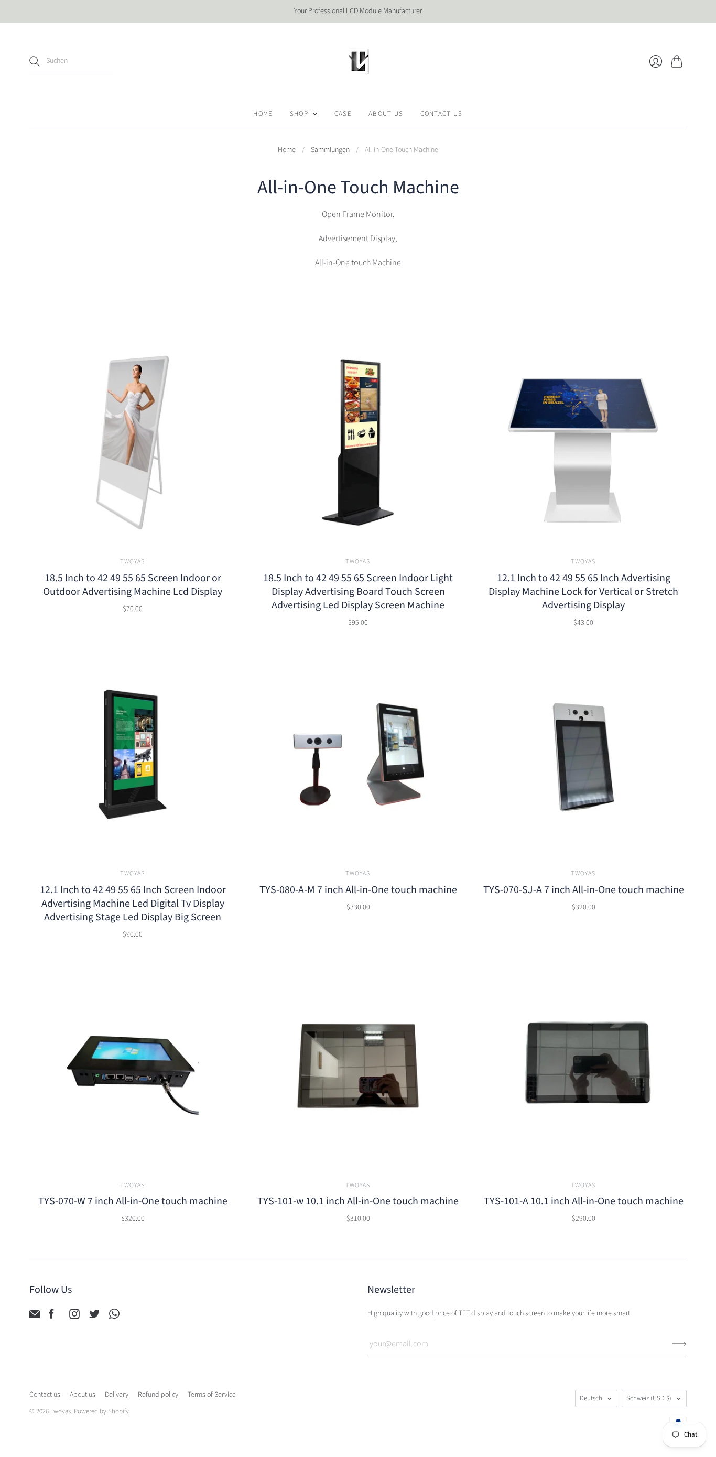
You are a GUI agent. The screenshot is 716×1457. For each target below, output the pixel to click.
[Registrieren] (679, 1344)
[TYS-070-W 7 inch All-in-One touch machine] (132, 1066)
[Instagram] (74, 1316)
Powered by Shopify (101, 1411)
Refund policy (158, 1394)
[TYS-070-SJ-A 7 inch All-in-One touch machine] (583, 754)
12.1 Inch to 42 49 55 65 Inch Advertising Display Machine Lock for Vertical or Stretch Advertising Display (583, 592)
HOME (263, 113)
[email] (34, 1316)
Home (287, 150)
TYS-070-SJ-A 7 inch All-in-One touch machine (583, 890)
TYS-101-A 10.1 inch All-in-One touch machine (584, 1201)
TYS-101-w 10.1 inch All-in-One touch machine (358, 1201)
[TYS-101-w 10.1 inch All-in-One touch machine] (358, 1066)
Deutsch (591, 1398)
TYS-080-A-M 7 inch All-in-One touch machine (358, 890)
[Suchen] (34, 61)
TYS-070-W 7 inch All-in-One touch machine (132, 1201)
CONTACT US (441, 113)
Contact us (44, 1394)
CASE (343, 113)
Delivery (116, 1394)
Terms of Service (212, 1394)
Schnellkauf (132, 530)
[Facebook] (51, 1316)
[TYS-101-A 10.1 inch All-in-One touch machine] (583, 1066)
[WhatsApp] (114, 1316)
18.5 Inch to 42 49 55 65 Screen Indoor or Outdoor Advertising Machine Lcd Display (132, 585)
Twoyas (132, 561)
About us (82, 1394)
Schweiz (648, 1398)
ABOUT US (385, 113)
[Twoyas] (358, 61)
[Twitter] (94, 1316)
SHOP (299, 113)
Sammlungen (330, 150)
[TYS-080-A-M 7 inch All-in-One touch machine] (358, 754)
